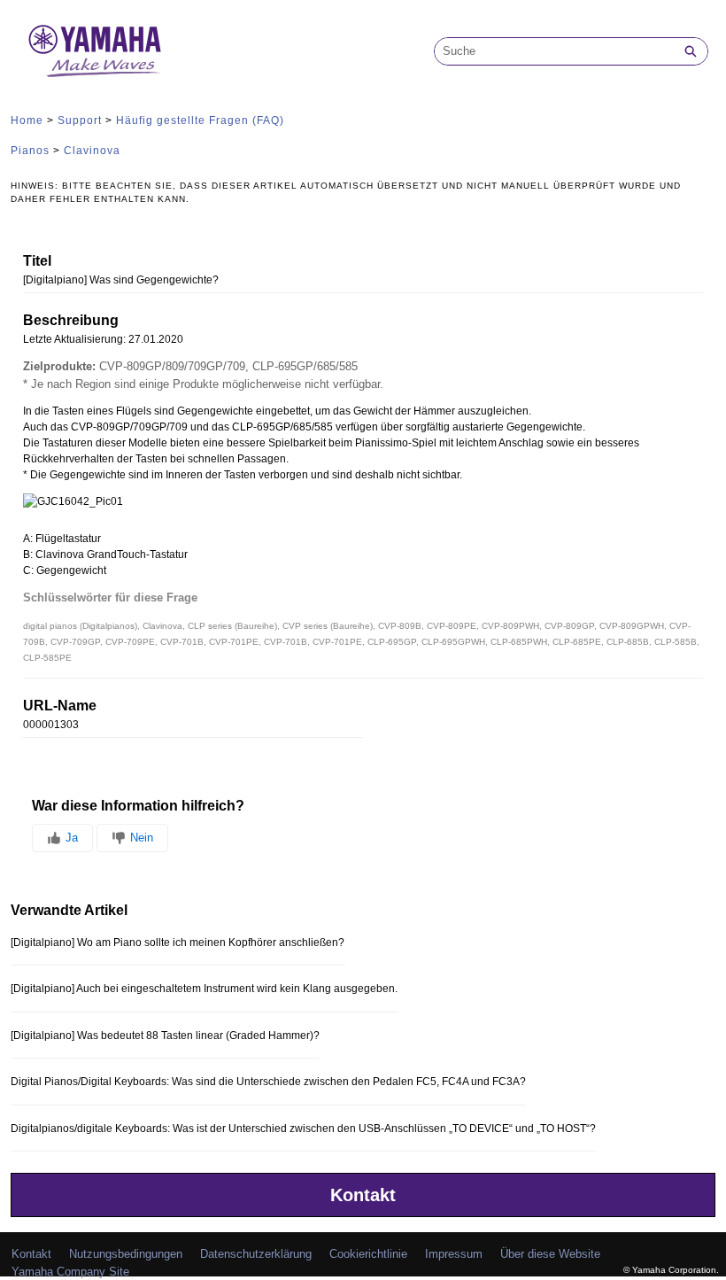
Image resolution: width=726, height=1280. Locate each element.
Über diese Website (550, 1254)
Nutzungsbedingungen (125, 1254)
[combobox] (554, 51)
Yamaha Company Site (70, 1271)
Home (27, 120)
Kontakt (363, 1195)
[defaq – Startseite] (94, 51)
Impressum (454, 1254)
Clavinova (92, 150)
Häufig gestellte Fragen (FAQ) (200, 120)
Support (80, 120)
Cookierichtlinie (368, 1254)
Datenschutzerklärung (256, 1254)
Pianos (30, 150)
